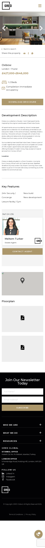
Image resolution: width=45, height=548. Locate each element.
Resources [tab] (10, 441)
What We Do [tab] (10, 433)
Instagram (10, 477)
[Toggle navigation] (39, 5)
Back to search (10, 49)
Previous (3, 28)
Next (42, 28)
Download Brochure (22, 102)
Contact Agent (22, 251)
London (5, 69)
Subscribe (22, 408)
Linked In (10, 473)
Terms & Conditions (16, 514)
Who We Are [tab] (10, 425)
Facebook (10, 480)
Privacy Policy (31, 514)
